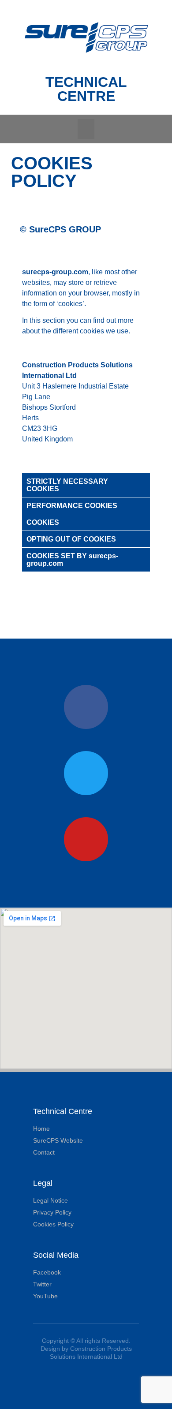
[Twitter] (86, 773)
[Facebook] (86, 707)
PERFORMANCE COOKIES (71, 505)
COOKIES (42, 522)
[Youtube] (86, 839)
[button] (86, 129)
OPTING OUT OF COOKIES (71, 539)
